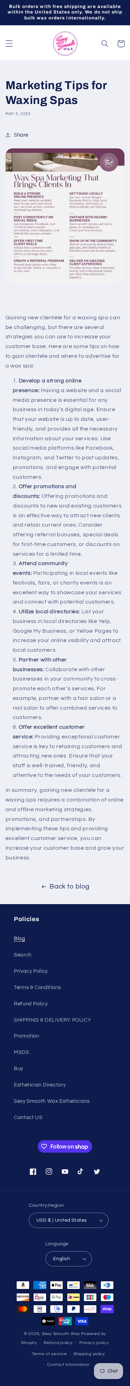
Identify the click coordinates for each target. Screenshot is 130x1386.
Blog (19, 938)
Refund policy (58, 1343)
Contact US (28, 1117)
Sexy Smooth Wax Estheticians (52, 1101)
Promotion (26, 1036)
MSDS (21, 1052)
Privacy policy (94, 1343)
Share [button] (21, 135)
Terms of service (49, 1354)
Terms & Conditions (37, 987)
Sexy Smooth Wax (61, 1334)
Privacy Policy (31, 971)
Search (23, 955)
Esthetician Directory (40, 1085)
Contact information (68, 1365)
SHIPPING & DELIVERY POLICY (52, 1020)
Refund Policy (30, 1003)
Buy (18, 1068)
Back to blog (69, 886)
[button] (9, 44)
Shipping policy (89, 1354)
